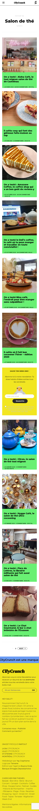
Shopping (6, 794)
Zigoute (27, 141)
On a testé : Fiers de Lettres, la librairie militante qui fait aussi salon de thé (16, 572)
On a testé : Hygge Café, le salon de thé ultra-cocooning (19, 515)
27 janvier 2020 (10, 362)
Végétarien (28, 797)
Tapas (10, 797)
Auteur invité (9, 468)
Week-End (7, 799)
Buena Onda (26, 766)
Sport (15, 794)
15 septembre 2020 (11, 307)
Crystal (31, 87)
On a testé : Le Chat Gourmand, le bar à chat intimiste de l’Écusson (17, 628)
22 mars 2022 (9, 87)
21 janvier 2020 (10, 523)
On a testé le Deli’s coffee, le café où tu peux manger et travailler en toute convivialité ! (19, 243)
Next (21, 648)
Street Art (23, 794)
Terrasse (18, 797)
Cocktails (23, 783)
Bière (21, 781)
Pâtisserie (7, 791)
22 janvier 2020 (10, 467)
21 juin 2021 (8, 141)
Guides (33, 786)
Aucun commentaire (21, 87)
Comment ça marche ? (12, 731)
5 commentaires (21, 467)
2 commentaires (18, 141)
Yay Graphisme (23, 761)
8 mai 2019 (8, 635)
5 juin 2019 (8, 581)
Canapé (14, 783)
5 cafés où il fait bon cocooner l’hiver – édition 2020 (18, 354)
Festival (25, 786)
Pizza (22, 791)
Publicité (22, 729)
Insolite (29, 789)
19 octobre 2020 (10, 194)
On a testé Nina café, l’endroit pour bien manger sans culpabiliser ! (19, 299)
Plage (16, 791)
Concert (6, 783)
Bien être (14, 781)
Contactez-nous (9, 729)
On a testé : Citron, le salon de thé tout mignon (19, 460)
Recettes (30, 791)
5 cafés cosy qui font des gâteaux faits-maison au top (18, 133)
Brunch (28, 781)
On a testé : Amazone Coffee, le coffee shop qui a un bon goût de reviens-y (19, 187)
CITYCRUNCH (10, 749)
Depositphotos (24, 769)
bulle (30, 252)
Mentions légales (10, 804)
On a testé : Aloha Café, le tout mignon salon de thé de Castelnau (18, 79)
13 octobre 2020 (10, 252)
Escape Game (14, 786)
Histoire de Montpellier (13, 789)
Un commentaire (22, 252)
